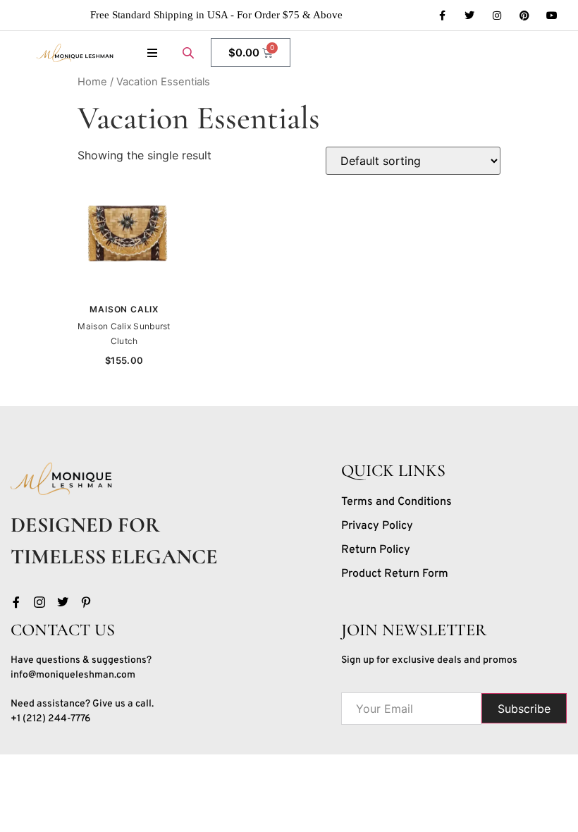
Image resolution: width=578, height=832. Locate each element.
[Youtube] (552, 15)
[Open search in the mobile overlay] (190, 53)
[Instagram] (497, 15)
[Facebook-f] (442, 15)
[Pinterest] (524, 15)
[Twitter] (469, 15)
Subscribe (524, 709)
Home (92, 81)
